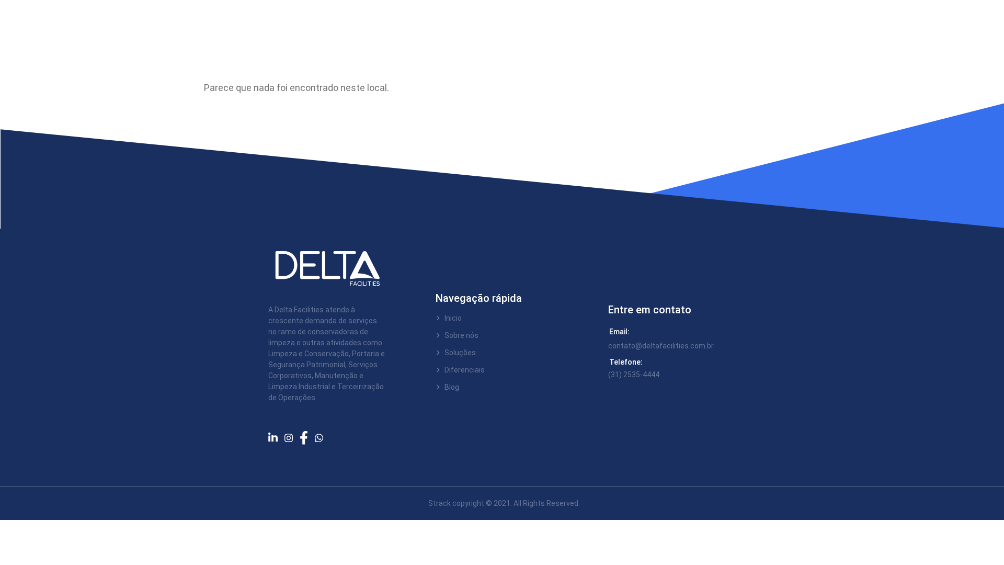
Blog (652, 26)
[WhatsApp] (322, 437)
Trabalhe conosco (413, 26)
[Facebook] (307, 437)
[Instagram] (292, 437)
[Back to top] (970, 531)
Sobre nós (334, 26)
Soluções (489, 26)
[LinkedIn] (276, 437)
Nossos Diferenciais (581, 26)
